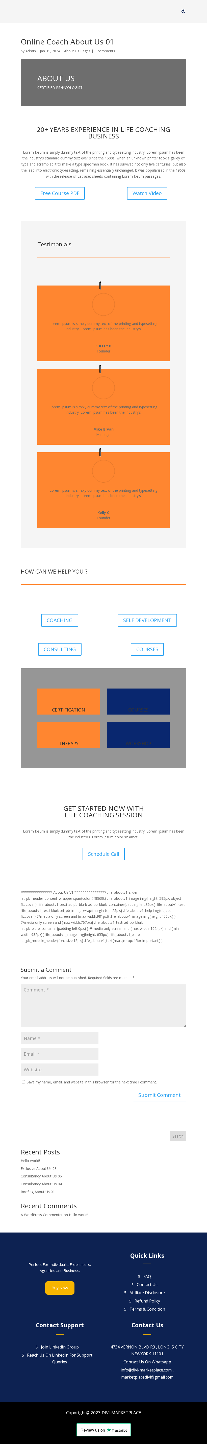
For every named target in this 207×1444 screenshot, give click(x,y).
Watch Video (147, 193)
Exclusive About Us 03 (39, 1168)
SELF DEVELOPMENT (147, 620)
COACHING (60, 620)
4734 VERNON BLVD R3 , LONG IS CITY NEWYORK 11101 (147, 1350)
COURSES (147, 649)
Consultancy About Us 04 (41, 1183)
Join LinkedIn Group (60, 1347)
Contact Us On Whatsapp (147, 1362)
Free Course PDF (59, 193)
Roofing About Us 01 (38, 1191)
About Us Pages (77, 51)
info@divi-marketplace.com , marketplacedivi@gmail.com (147, 1373)
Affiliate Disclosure (147, 1292)
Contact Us (147, 1284)
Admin (30, 51)
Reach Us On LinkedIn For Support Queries (59, 1358)
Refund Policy (147, 1301)
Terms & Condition (147, 1309)
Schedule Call (103, 853)
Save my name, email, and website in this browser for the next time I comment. (92, 1082)
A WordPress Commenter (42, 1214)
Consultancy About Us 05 (41, 1176)
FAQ (147, 1276)
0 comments (104, 51)
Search (178, 1136)
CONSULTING (60, 649)
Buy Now (59, 1288)
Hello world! (30, 1160)
